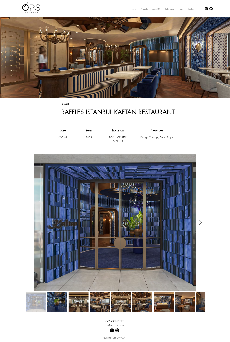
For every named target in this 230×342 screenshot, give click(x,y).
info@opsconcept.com (115, 325)
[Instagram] (206, 8)
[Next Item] (200, 222)
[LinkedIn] (211, 8)
